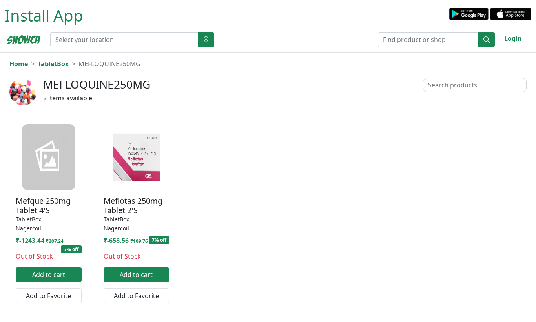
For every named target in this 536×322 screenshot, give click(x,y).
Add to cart (48, 274)
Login (513, 38)
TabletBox (53, 64)
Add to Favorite (48, 295)
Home (18, 64)
